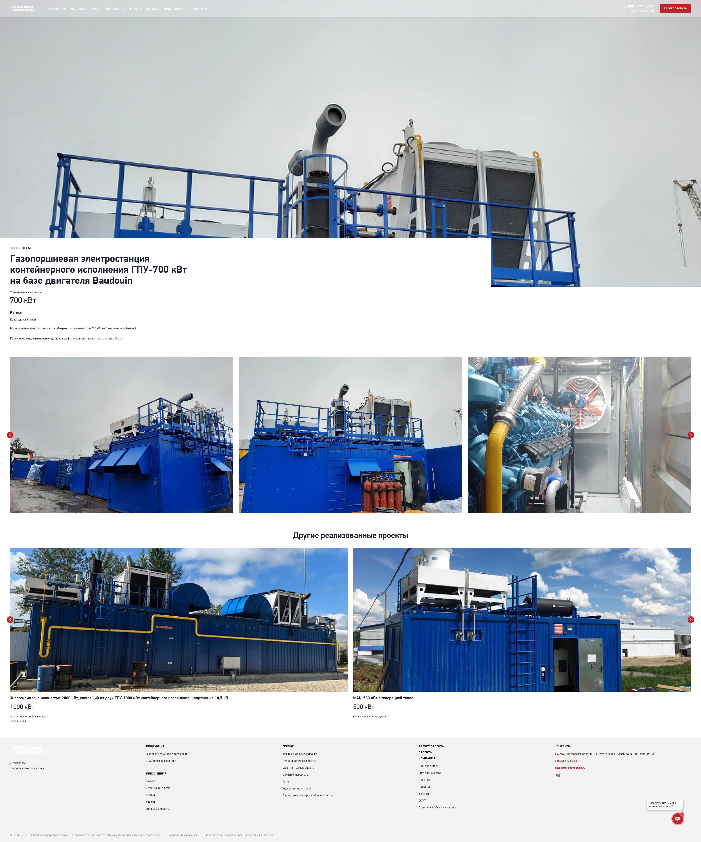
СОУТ (422, 800)
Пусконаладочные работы (299, 760)
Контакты (200, 9)
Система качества (430, 773)
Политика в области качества (437, 807)
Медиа (150, 795)
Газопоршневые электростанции (166, 754)
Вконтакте (558, 775)
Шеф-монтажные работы (298, 767)
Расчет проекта (675, 8)
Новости (151, 781)
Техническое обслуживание (299, 754)
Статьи (150, 802)
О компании (57, 9)
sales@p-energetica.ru (641, 10)
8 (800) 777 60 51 (638, 6)
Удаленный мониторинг (297, 788)
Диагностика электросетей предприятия (307, 795)
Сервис (96, 9)
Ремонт (287, 781)
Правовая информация (182, 835)
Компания (427, 758)
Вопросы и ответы (158, 808)
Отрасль (135, 9)
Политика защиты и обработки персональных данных (239, 835)
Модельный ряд (175, 9)
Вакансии (424, 793)
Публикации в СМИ (158, 788)
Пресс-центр (156, 773)
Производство (428, 766)
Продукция (155, 746)
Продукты (78, 9)
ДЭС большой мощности (161, 760)
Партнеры (425, 779)
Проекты (152, 9)
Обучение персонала (295, 774)
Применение (115, 9)
